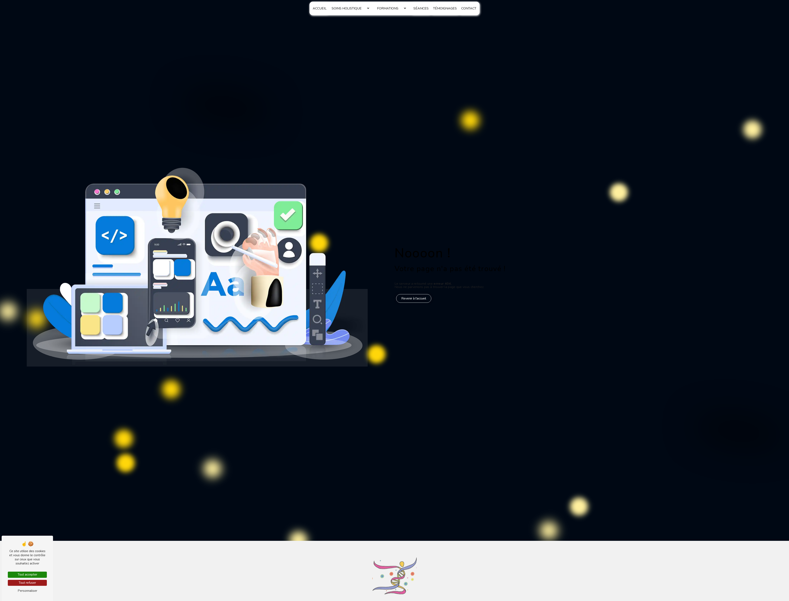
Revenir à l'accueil (413, 298)
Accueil (319, 8)
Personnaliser (27, 590)
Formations (387, 8)
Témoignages (445, 8)
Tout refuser (27, 582)
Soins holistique (347, 8)
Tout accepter (27, 574)
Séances (421, 8)
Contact (468, 8)
